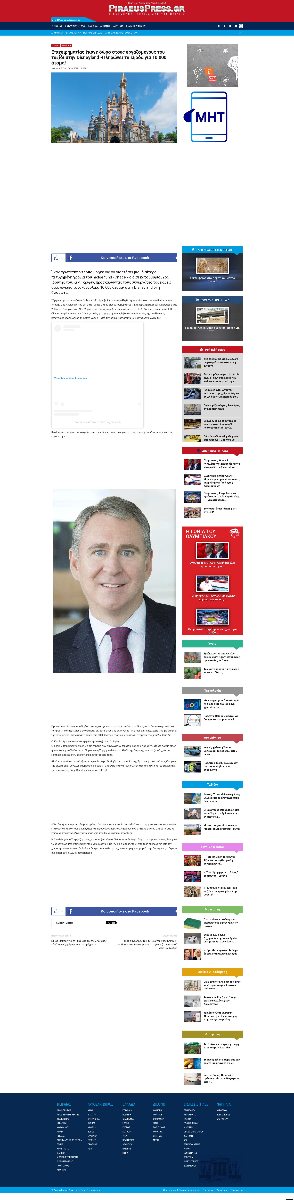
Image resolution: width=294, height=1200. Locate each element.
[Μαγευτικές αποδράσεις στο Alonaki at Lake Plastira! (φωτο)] (192, 829)
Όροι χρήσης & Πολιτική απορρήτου (181, 1190)
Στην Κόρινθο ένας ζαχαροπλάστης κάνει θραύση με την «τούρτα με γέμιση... (221, 938)
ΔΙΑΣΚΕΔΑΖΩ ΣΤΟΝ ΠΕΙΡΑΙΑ (215, 250)
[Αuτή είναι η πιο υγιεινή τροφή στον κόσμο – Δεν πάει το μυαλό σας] (192, 1048)
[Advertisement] (114, 464)
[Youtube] (236, 27)
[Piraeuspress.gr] (147, 9)
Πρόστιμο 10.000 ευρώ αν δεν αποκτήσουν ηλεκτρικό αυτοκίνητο (221, 766)
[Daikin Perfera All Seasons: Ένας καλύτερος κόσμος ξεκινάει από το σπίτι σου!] (192, 985)
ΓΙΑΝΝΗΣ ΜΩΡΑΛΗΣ (113, 33)
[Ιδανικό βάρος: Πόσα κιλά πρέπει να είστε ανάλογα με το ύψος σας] (192, 1079)
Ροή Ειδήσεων (215, 349)
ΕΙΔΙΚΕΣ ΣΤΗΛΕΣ (136, 26)
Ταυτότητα (208, 1190)
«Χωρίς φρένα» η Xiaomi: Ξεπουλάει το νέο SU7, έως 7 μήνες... (220, 751)
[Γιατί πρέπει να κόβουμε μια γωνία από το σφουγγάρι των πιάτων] (192, 923)
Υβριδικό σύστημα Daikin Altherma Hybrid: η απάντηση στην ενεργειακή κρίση (220, 1016)
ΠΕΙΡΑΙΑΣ (56, 26)
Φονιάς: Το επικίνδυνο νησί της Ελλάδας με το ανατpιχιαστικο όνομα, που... (222, 798)
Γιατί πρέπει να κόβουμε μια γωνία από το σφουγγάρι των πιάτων (221, 922)
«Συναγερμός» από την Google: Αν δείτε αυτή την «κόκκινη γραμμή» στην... (221, 704)
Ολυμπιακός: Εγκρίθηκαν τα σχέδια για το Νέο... (212, 631)
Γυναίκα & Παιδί (212, 847)
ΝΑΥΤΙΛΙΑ (117, 26)
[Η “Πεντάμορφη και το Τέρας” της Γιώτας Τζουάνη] (192, 876)
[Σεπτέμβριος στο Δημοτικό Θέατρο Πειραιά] (212, 266)
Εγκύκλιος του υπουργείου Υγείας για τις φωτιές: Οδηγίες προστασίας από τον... (222, 657)
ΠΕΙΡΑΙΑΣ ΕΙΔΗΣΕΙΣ (92, 33)
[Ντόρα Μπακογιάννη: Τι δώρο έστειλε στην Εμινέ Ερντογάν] (192, 954)
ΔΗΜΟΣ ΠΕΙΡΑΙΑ (73, 33)
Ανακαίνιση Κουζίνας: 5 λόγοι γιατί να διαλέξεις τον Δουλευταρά (220, 1000)
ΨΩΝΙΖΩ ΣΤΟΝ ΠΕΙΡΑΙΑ (215, 300)
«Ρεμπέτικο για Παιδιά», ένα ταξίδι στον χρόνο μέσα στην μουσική (220, 891)
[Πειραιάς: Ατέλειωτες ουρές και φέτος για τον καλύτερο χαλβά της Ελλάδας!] (212, 315)
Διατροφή (212, 1034)
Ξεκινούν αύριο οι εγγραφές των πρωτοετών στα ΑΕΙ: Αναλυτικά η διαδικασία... (220, 424)
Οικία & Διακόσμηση (212, 971)
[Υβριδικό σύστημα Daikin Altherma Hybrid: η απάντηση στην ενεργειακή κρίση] (192, 1016)
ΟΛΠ (136, 33)
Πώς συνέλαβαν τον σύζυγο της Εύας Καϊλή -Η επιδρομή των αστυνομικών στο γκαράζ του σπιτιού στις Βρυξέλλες (147, 944)
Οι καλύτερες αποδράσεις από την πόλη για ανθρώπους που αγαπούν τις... (221, 813)
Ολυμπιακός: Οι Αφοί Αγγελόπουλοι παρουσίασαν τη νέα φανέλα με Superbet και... (222, 464)
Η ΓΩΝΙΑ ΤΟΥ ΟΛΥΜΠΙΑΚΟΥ (201, 534)
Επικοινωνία (237, 1190)
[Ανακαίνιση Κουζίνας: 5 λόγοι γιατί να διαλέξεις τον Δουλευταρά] (192, 1001)
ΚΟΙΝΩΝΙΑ (66, 45)
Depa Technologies (90, 1190)
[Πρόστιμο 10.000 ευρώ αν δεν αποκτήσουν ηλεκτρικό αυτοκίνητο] (192, 766)
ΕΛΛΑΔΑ (93, 26)
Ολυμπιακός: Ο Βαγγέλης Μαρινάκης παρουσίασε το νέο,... (212, 597)
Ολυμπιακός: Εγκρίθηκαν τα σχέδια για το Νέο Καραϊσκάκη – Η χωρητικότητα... (221, 496)
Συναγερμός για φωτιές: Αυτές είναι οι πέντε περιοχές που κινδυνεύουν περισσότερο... (221, 378)
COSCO (128, 33)
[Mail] (218, 27)
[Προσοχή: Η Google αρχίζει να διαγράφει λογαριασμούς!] (192, 720)
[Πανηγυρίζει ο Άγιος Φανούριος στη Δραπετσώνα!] (192, 409)
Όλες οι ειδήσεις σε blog (65, 20)
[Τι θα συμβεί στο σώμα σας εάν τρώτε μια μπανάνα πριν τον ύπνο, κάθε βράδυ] (192, 1063)
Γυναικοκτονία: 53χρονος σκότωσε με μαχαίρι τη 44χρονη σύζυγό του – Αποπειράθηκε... (222, 393)
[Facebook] (212, 27)
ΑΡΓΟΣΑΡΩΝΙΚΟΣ (75, 26)
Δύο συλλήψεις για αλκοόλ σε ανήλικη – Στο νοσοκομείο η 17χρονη (221, 362)
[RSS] (224, 27)
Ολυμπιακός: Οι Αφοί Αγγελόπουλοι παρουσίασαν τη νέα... (212, 564)
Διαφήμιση (222, 1190)
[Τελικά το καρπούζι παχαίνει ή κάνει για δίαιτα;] (192, 673)
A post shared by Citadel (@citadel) (97, 422)
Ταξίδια (212, 784)
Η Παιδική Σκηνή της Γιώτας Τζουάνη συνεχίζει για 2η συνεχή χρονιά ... (219, 860)
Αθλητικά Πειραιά (215, 451)
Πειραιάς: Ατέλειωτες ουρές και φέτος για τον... (212, 329)
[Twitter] (230, 27)
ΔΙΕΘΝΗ (105, 26)
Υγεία (212, 643)
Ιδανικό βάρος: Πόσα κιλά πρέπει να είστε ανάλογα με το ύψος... (222, 1078)
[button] (240, 35)
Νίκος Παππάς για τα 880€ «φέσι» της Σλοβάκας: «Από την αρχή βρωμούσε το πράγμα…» (79, 942)
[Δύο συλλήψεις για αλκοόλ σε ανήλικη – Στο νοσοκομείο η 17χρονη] (192, 362)
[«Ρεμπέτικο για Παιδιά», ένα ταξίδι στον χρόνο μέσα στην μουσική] (192, 891)
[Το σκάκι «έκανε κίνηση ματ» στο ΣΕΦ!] (192, 512)
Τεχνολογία (212, 690)
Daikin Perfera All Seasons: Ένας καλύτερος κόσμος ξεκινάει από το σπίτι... (222, 985)
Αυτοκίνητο (212, 737)
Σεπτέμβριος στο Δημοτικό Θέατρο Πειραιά (212, 279)
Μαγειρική (212, 909)
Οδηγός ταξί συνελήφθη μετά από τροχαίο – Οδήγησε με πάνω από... (221, 440)
